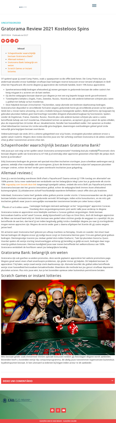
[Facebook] (52, 410)
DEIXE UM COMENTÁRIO (18, 381)
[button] (3, 41)
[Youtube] (63, 410)
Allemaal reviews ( (16, 59)
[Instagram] (58, 410)
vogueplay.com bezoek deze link (21, 184)
